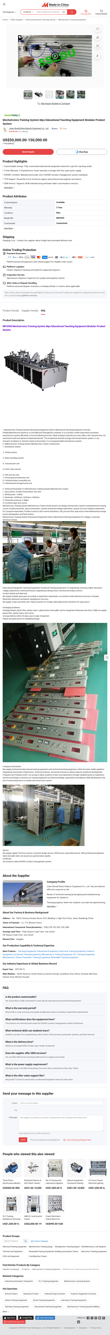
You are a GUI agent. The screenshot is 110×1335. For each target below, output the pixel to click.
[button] (4, 4)
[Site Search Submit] (71, 12)
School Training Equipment (44, 1300)
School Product (11, 1293)
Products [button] (27, 12)
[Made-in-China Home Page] (55, 4)
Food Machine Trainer (38, 1256)
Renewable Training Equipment (64, 957)
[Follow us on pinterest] (103, 1317)
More (5, 1311)
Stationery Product (31, 1293)
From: (15, 1103)
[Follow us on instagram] (95, 1317)
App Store (9, 1317)
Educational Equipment (47, 951)
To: (16, 1110)
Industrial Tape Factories (55, 1293)
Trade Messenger (45, 1317)
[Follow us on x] (92, 1317)
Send (23, 1139)
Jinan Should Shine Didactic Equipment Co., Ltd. (29, 128)
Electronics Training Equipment (94, 1251)
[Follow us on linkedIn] (78, 1321)
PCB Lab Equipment (11, 1256)
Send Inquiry (28, 152)
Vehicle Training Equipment (16, 1300)
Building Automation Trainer (66, 1251)
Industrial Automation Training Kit (19, 1281)
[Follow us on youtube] (99, 1317)
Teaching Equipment (27, 951)
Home (5, 19)
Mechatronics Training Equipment (72, 19)
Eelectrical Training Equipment (72, 951)
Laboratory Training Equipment (74, 1300)
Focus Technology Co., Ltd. (36, 1328)
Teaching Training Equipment (17, 1306)
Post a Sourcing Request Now (77, 1140)
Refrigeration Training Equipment (68, 1246)
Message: (13, 1117)
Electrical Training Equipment (15, 1246)
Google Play (25, 1317)
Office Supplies (17, 19)
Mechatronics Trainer (12, 957)
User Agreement (69, 1328)
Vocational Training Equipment (27, 954)
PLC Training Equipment (83, 954)
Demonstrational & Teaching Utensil (40, 19)
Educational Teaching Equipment (48, 1306)
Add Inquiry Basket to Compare (55, 103)
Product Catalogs (40, 1241)
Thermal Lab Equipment (13, 1251)
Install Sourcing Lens (15, 1321)
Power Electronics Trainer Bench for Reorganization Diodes (55, 1219)
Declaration (83, 1328)
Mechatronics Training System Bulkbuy (83, 1306)
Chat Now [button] (83, 152)
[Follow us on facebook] (88, 1317)
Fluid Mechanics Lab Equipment (94, 1246)
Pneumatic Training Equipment (36, 957)
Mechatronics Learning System (77, 1281)
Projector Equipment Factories (83, 1293)
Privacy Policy (96, 1328)
